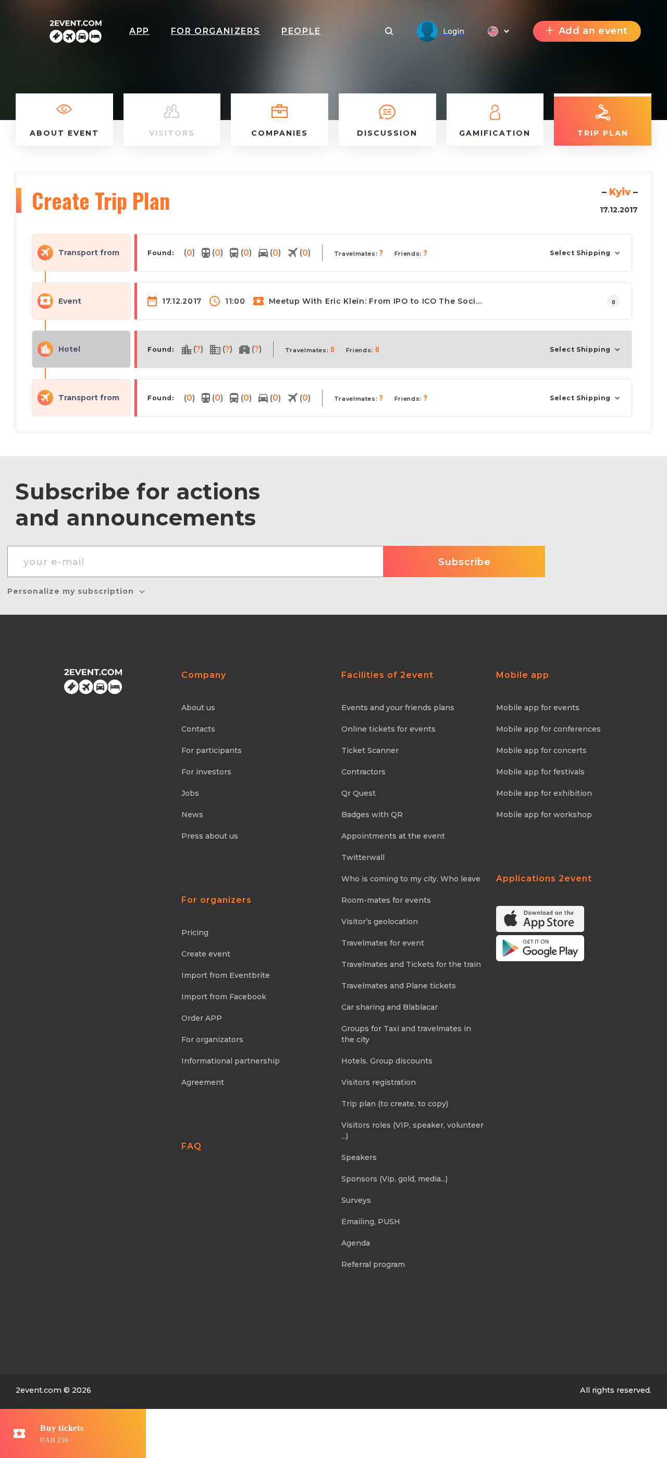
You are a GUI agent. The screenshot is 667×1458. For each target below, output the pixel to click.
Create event (205, 954)
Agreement (202, 1082)
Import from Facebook (223, 996)
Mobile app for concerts (541, 750)
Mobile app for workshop (544, 814)
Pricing (194, 932)
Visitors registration (378, 1082)
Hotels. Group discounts (387, 1061)
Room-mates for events (386, 900)
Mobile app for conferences (548, 729)
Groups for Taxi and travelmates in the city (406, 1034)
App (139, 31)
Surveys (356, 1200)
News (192, 814)
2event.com (38, 1390)
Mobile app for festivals (540, 771)
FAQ (191, 1146)
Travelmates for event (382, 943)
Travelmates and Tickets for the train (411, 964)
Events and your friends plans (397, 707)
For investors (206, 771)
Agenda (355, 1243)
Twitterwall (363, 857)
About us (198, 707)
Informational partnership (230, 1061)
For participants (211, 750)
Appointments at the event (393, 836)
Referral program (373, 1264)
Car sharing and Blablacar (389, 1007)
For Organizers (215, 31)
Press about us (209, 836)
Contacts (198, 729)
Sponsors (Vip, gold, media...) (394, 1179)
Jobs (190, 793)
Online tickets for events (388, 729)
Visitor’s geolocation (379, 921)
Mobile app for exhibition (544, 793)
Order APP (201, 1018)
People (301, 31)
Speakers (359, 1157)
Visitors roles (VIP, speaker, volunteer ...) (412, 1130)
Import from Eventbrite (225, 975)
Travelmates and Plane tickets (398, 985)
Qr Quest (358, 793)
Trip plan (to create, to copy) (394, 1103)
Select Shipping (580, 253)
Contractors (363, 771)
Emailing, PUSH (370, 1221)
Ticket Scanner (370, 750)
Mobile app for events (537, 707)
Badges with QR (372, 814)
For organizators (212, 1039)
